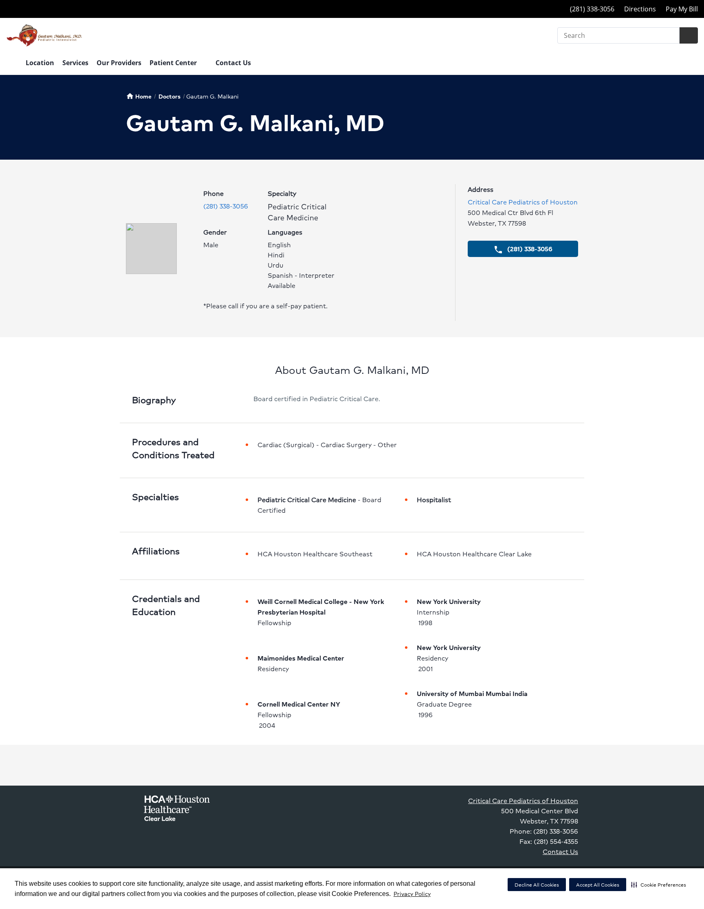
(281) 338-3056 (225, 206)
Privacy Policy (412, 893)
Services (75, 62)
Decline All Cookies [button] (537, 885)
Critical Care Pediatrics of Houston (523, 202)
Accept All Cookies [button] (597, 885)
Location (40, 62)
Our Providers (119, 62)
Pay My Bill (682, 8)
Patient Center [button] (174, 62)
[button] (658, 884)
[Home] (12, 64)
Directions (640, 8)
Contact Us (233, 62)
